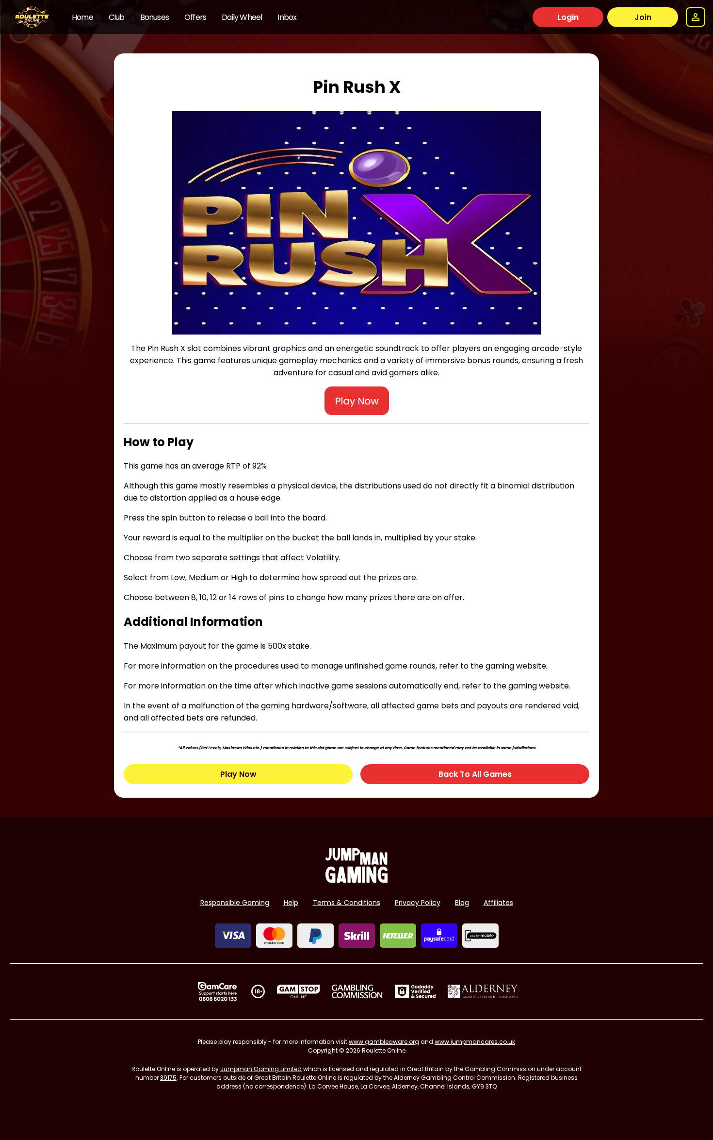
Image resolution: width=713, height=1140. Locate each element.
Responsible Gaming (234, 902)
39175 (168, 1077)
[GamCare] (217, 991)
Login (568, 17)
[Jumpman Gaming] (356, 880)
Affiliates (498, 902)
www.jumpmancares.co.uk (475, 1042)
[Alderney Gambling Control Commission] (483, 991)
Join (642, 17)
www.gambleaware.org (384, 1042)
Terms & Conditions (346, 902)
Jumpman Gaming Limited (261, 1069)
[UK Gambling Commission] (357, 991)
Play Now (238, 774)
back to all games (475, 774)
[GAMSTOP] (298, 991)
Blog (462, 902)
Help (291, 902)
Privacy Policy (417, 902)
